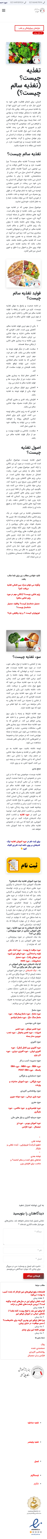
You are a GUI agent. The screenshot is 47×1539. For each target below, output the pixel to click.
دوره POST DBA (26, 1070)
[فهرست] (3, 10)
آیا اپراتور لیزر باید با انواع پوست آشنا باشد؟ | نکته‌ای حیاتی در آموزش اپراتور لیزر (26, 1312)
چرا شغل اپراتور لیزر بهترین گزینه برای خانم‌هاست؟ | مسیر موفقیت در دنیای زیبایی (24, 1322)
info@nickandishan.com (27, 1465)
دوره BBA (36, 1066)
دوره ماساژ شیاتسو (18, 1017)
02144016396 (31, 1437)
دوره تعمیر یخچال (25, 1032)
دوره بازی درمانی (33, 1096)
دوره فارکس (27, 1126)
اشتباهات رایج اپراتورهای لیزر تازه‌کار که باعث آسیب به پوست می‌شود (23, 1293)
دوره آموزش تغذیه (18, 841)
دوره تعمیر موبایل (33, 1029)
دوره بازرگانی (35, 1081)
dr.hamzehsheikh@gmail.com (24, 1470)
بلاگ (43, 1344)
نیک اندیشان (30, 970)
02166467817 (32, 1456)
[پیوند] (39, 10)
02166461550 (13, 1453)
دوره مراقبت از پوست (32, 950)
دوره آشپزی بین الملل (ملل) (29, 1047)
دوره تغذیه (24, 814)
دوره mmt (25, 961)
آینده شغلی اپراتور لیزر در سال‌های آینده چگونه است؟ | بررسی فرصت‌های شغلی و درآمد (25, 1303)
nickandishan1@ (31, 1479)
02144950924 (13, 1433)
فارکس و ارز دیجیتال (36, 1355)
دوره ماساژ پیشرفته (22, 1013)
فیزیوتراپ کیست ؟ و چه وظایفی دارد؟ (23, 613)
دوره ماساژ (36, 1013)
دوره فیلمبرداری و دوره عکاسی (27, 1108)
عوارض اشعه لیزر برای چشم (33, 1329)
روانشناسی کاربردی (37, 1352)
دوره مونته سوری (17, 1096)
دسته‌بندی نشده (38, 1348)
